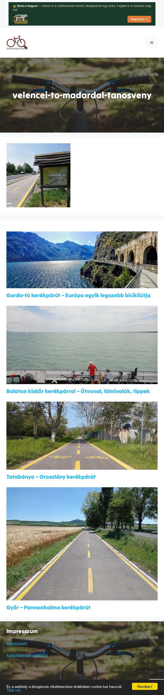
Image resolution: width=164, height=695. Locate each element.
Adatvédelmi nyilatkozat (27, 655)
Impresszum (16, 643)
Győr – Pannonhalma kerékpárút (48, 607)
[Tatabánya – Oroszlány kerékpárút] (82, 467)
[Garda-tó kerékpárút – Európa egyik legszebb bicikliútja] (82, 285)
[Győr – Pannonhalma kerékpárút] (82, 597)
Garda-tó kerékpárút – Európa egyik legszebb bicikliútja (78, 295)
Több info (13, 690)
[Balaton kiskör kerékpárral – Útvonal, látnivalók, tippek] (82, 381)
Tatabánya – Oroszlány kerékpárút (51, 476)
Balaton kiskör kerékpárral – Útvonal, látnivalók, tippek (78, 391)
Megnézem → (139, 19)
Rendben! (144, 686)
